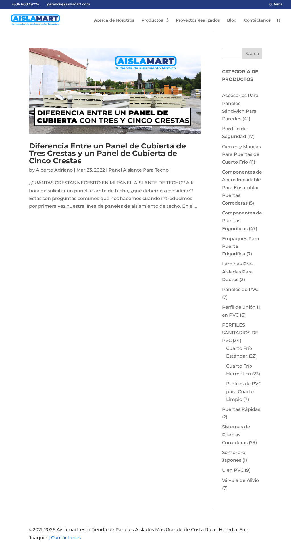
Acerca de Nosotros (114, 20)
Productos (152, 20)
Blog (232, 20)
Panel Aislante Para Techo (139, 170)
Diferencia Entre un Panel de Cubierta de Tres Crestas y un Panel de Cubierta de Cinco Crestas (107, 153)
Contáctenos (257, 20)
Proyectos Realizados (198, 20)
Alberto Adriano (54, 170)
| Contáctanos (65, 537)
